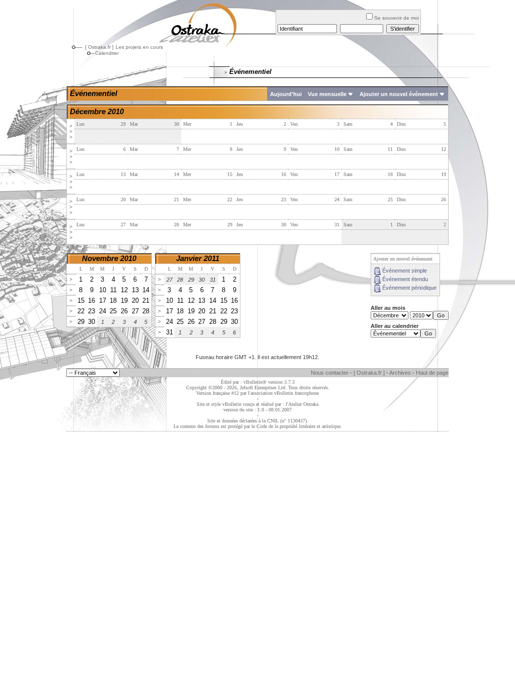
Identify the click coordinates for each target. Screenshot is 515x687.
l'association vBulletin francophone (283, 393)
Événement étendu (405, 279)
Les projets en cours (139, 47)
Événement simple (404, 271)
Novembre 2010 (109, 258)
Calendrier (107, 53)
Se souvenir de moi (396, 18)
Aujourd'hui (286, 94)
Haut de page (432, 373)
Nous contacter (330, 373)
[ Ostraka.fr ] (99, 47)
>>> (70, 131)
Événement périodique (409, 288)
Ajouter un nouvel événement (399, 94)
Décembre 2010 (97, 112)
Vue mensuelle (327, 94)
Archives (400, 373)
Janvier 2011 (197, 258)
